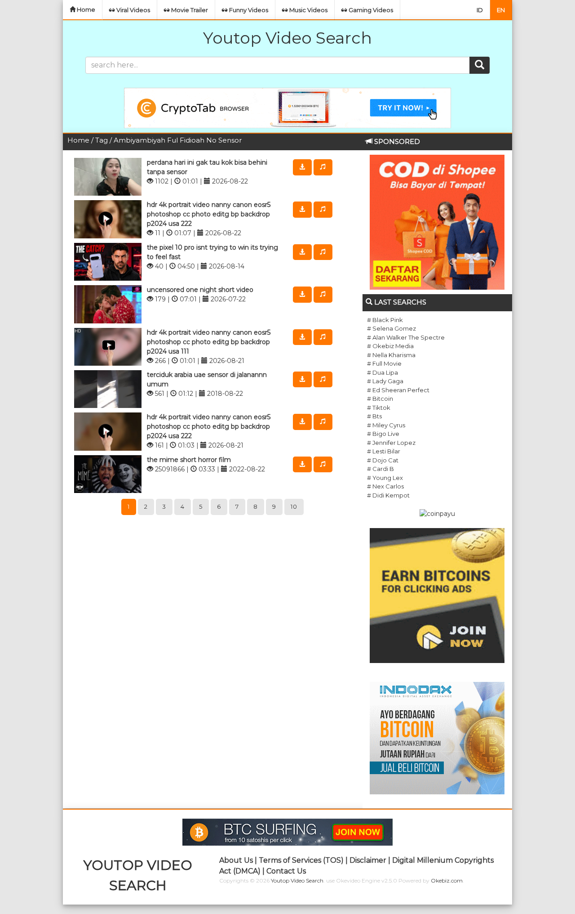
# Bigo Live (383, 433)
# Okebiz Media (390, 345)
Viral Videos (132, 9)
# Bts (374, 416)
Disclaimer (367, 860)
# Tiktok (378, 407)
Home (85, 9)
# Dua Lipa (382, 372)
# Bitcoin (380, 398)
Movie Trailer (189, 9)
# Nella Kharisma (391, 354)
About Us (236, 860)
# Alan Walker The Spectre (406, 337)
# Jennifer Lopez (391, 442)
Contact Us (286, 871)
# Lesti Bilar (383, 451)
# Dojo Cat (382, 460)
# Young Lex (385, 477)
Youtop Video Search (287, 38)
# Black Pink (385, 319)
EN (501, 9)
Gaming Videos (370, 9)
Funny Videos (248, 9)
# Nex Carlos (385, 486)
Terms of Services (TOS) (301, 860)
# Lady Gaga (385, 381)
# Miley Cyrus (386, 425)
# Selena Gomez (391, 328)
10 (294, 506)
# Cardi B (380, 468)
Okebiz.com (447, 880)
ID (480, 9)
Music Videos (307, 9)
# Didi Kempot (388, 495)
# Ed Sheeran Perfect (398, 390)
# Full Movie (384, 363)
